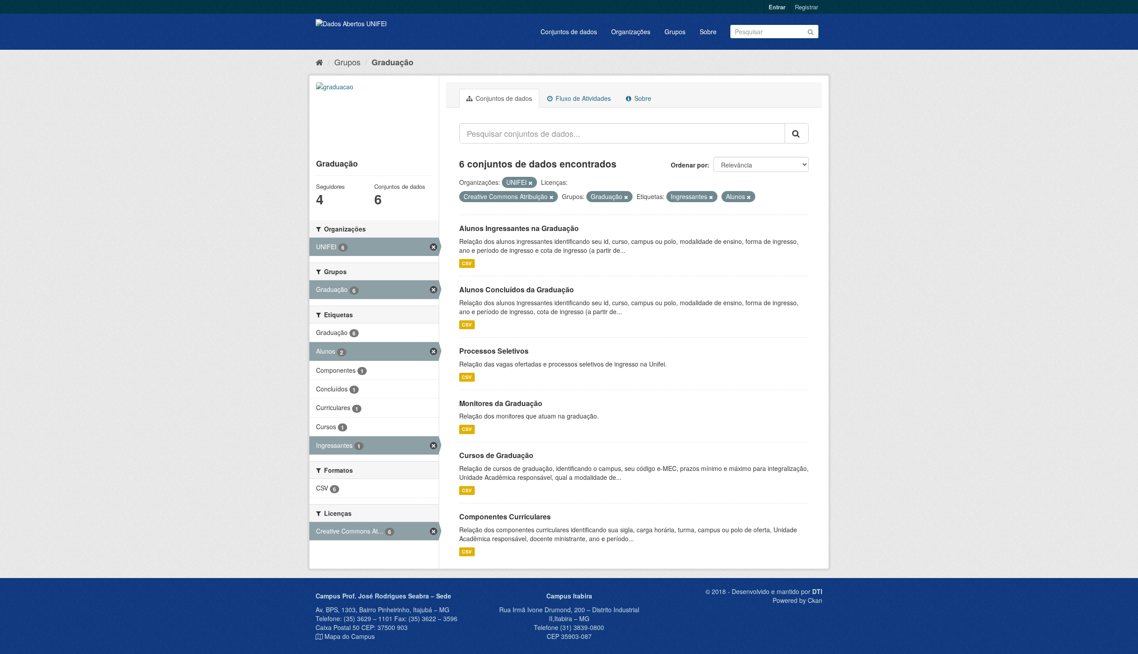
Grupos (675, 31)
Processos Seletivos (494, 351)
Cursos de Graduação (496, 455)
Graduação (392, 62)
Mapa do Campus (350, 636)
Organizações (630, 31)
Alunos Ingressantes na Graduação (519, 228)
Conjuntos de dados (569, 31)
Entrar (777, 7)
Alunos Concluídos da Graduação (516, 289)
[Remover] (531, 182)
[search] (797, 133)
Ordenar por (689, 164)
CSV (467, 263)
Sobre (708, 31)
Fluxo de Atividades (582, 98)
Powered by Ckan (797, 600)
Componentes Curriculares (505, 516)
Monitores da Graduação (500, 403)
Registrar (806, 7)
